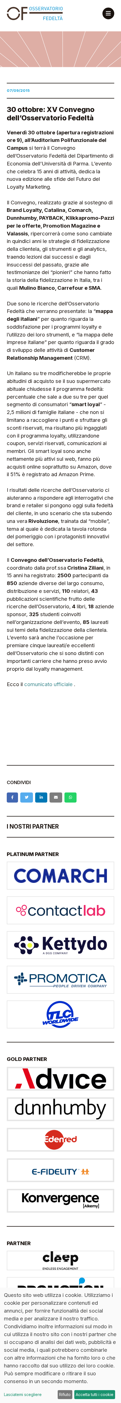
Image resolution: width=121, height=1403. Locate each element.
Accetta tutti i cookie (94, 1394)
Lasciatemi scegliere (23, 1394)
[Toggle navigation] (108, 13)
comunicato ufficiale (48, 684)
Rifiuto (65, 1394)
